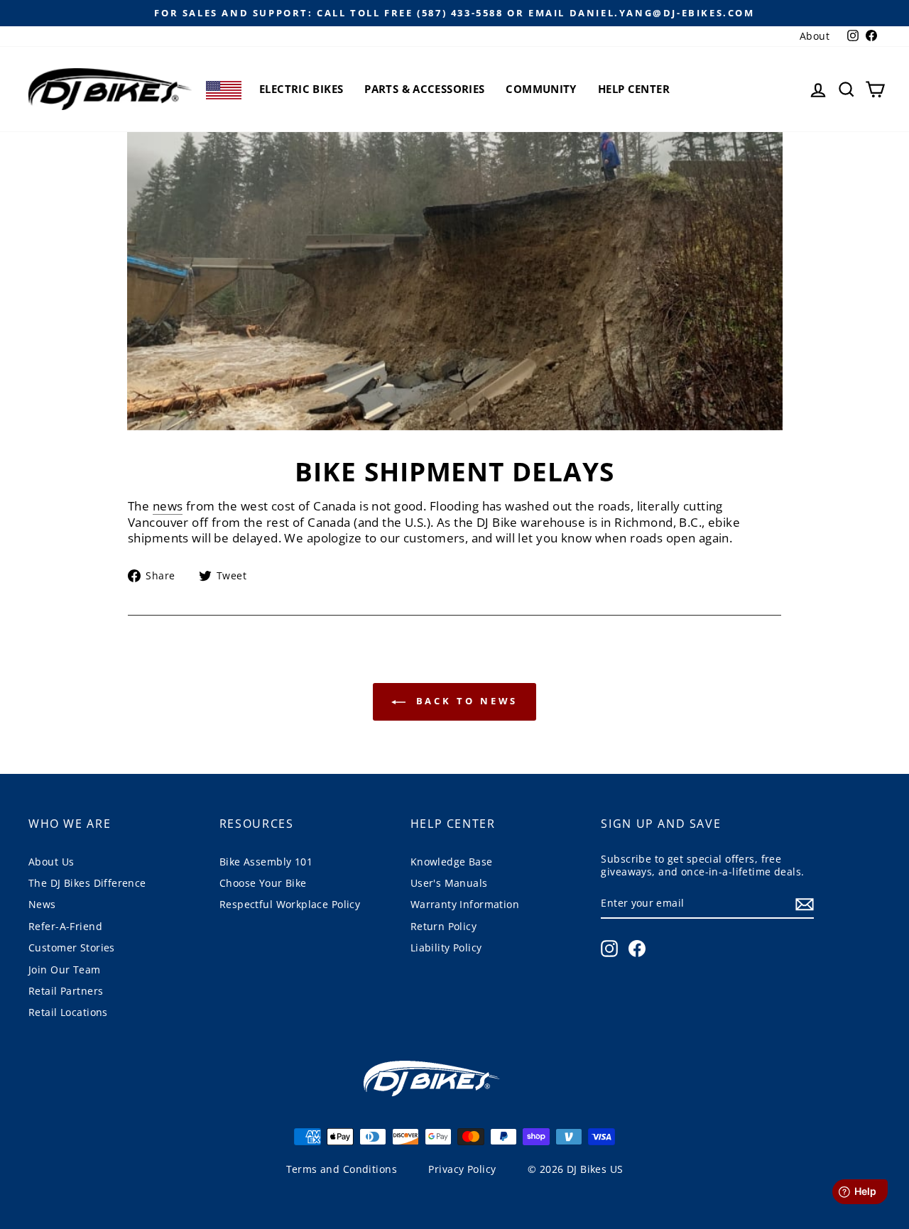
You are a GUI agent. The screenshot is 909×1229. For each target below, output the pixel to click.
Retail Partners (65, 991)
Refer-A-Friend (65, 926)
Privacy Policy (462, 1169)
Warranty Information (465, 904)
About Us (51, 861)
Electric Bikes (301, 89)
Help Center (634, 89)
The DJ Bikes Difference (87, 883)
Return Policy (443, 926)
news (168, 506)
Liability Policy (446, 947)
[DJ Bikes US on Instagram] (609, 948)
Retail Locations (68, 1012)
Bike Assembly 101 (265, 861)
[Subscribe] (804, 903)
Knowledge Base (451, 861)
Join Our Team (64, 969)
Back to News (464, 700)
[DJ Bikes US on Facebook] (637, 948)
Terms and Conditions (342, 1169)
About (814, 36)
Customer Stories (71, 947)
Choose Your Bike (263, 883)
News (42, 904)
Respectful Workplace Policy (289, 904)
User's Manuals (449, 883)
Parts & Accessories (424, 89)
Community (541, 89)
